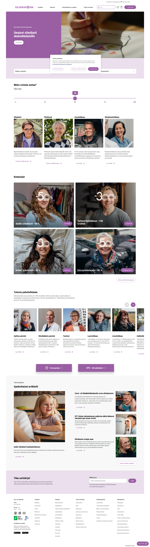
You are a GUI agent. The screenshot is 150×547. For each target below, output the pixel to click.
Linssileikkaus (58, 515)
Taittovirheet (79, 502)
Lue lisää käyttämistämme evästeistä (62, 64)
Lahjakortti (37, 521)
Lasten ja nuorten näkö (82, 511)
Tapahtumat (120, 505)
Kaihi (77, 505)
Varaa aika (130, 7)
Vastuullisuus (120, 511)
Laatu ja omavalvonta (122, 521)
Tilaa (132, 481)
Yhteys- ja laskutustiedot (123, 518)
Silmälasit (36, 502)
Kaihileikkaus (58, 518)
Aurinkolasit (37, 505)
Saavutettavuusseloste (123, 533)
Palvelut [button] (52, 7)
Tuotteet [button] (40, 7)
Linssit (36, 508)
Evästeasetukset (58, 69)
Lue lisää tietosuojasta (96, 486)
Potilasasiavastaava (101, 515)
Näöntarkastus (59, 502)
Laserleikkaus (58, 511)
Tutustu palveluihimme (26, 292)
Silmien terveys (79, 521)
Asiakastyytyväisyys (122, 524)
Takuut (98, 518)
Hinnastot (57, 536)
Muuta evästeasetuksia (123, 530)
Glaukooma (78, 508)
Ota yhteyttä (99, 502)
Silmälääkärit (58, 505)
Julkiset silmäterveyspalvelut (62, 508)
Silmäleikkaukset (80, 524)
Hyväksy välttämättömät (79, 69)
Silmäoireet (79, 515)
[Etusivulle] (20, 7)
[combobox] (106, 7)
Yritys (118, 508)
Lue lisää (18, 457)
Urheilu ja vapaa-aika (81, 527)
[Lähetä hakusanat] (98, 7)
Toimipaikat (120, 502)
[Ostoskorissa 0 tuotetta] (121, 6)
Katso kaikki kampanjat (126, 280)
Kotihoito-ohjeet (59, 521)
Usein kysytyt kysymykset (102, 505)
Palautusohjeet (100, 511)
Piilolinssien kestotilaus (40, 515)
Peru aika (57, 533)
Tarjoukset (37, 524)
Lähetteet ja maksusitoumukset (104, 521)
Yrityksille (57, 527)
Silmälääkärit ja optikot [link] (69, 7)
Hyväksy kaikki (93, 69)
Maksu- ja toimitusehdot (102, 508)
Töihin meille (120, 515)
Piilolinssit (37, 511)
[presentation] (40, 7)
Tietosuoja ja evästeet (123, 527)
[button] (116, 2)
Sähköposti (93, 477)
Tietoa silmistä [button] (88, 7)
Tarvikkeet (37, 518)
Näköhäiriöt (79, 518)
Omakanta (57, 524)
